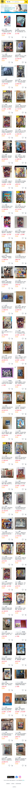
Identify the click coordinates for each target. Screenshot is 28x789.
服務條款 (8, 783)
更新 (23, 780)
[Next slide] (26, 21)
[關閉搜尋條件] (13, 1)
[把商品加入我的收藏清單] (9, 37)
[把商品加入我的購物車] (12, 37)
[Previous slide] (15, 21)
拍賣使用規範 (18, 783)
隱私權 (12, 783)
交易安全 (14, 786)
